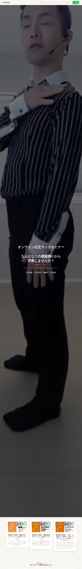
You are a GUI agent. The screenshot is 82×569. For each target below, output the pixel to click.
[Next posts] (77, 535)
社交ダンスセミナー (44, 2)
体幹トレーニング (53, 2)
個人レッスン (61, 2)
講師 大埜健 (68, 2)
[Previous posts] (4, 535)
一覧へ (73, 553)
